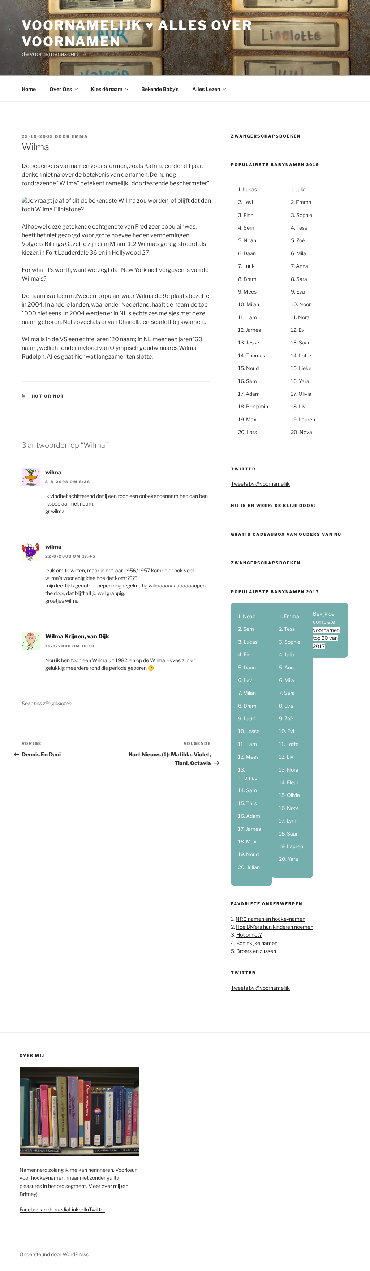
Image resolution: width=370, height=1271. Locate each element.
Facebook (31, 1209)
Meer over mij (104, 1186)
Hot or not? (249, 935)
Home (29, 89)
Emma (80, 136)
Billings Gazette (65, 243)
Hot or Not (48, 396)
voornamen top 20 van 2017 (326, 638)
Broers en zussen (256, 951)
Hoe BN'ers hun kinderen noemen (274, 927)
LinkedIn (79, 1209)
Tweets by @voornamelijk (260, 484)
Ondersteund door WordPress (54, 1254)
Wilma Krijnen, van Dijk (77, 636)
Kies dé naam (106, 89)
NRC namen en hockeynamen (270, 919)
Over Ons (61, 89)
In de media (55, 1209)
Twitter (97, 1209)
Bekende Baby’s (159, 89)
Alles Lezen (206, 89)
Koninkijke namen (257, 943)
